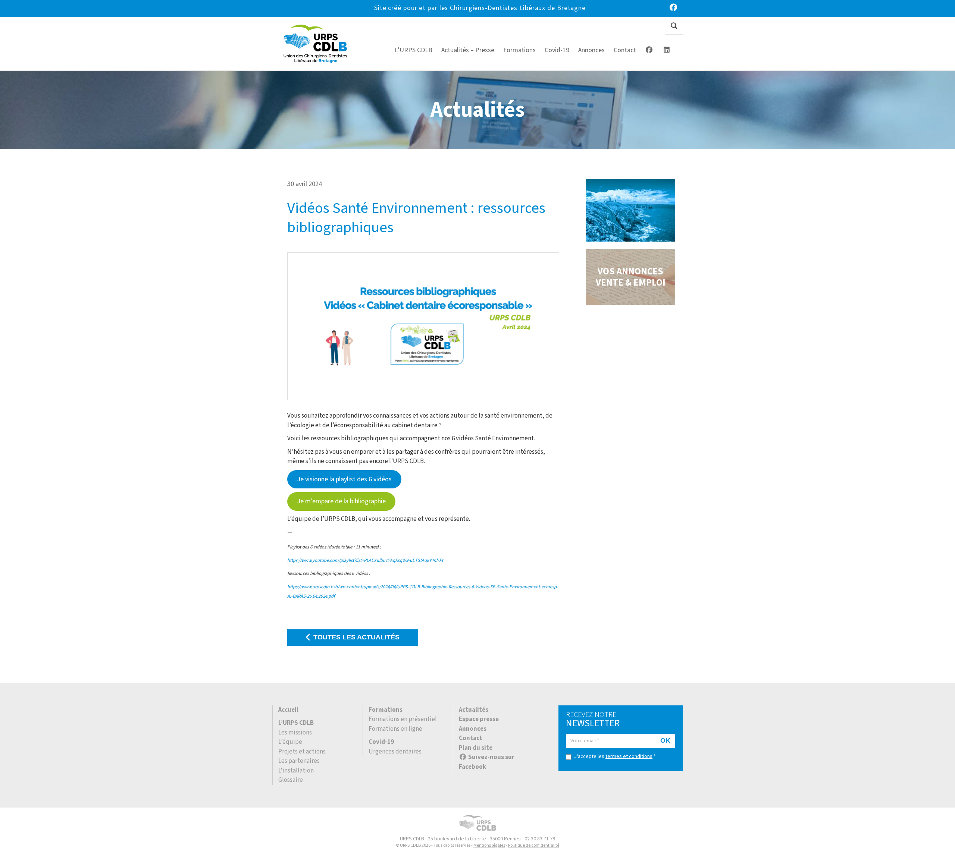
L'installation (296, 770)
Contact (470, 738)
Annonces (472, 728)
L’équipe (290, 741)
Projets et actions (302, 751)
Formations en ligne (395, 728)
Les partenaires (299, 760)
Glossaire (290, 779)
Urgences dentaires (395, 751)
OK (665, 740)
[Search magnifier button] (674, 25)
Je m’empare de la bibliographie (341, 501)
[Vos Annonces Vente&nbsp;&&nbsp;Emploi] (630, 277)
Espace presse (479, 719)
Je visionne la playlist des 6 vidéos (344, 479)
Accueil (288, 709)
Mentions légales (489, 845)
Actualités (473, 709)
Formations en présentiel (403, 719)
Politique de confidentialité (533, 845)
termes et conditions (628, 756)
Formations (386, 709)
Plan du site (475, 747)
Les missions (295, 732)
